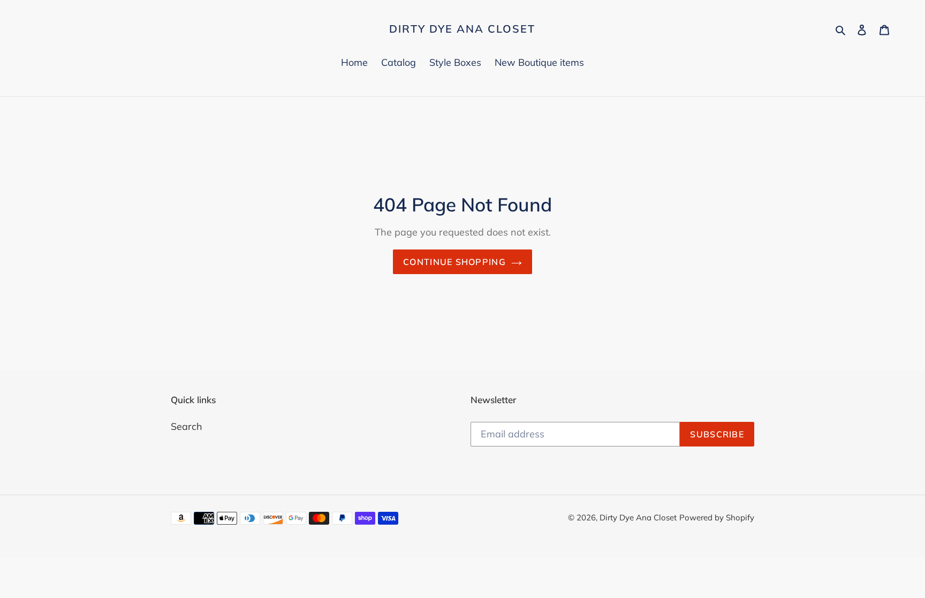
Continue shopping (454, 261)
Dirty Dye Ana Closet (462, 28)
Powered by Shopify (716, 517)
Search (186, 426)
